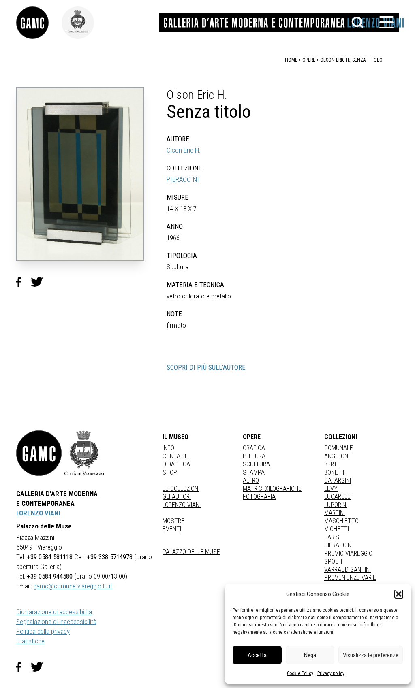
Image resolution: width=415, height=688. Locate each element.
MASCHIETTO (341, 521)
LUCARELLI (337, 497)
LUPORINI (335, 505)
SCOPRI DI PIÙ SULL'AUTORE (206, 367)
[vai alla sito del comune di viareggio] (84, 453)
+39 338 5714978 (110, 557)
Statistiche (30, 641)
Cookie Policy (300, 673)
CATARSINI (337, 480)
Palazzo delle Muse (191, 552)
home (291, 60)
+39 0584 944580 (50, 576)
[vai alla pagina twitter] (40, 667)
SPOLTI (333, 561)
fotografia (259, 497)
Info (168, 448)
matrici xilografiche (272, 488)
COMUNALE (338, 448)
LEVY (331, 488)
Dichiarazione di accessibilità (54, 612)
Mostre (173, 521)
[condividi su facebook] (23, 282)
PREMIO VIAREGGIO (348, 553)
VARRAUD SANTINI (347, 569)
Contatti (175, 456)
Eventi (172, 529)
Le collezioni (181, 488)
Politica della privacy (43, 631)
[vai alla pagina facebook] (23, 667)
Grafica (254, 448)
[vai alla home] (39, 453)
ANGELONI (336, 456)
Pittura (254, 456)
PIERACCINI (183, 179)
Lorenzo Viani (182, 505)
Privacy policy (330, 673)
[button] (399, 594)
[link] (39, 22)
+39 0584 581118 (50, 557)
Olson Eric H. (184, 150)
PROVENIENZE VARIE (350, 577)
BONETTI (335, 472)
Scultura (256, 464)
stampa (254, 472)
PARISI (332, 537)
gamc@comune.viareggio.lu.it (72, 586)
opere (308, 60)
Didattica (176, 464)
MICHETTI (336, 529)
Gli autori (177, 497)
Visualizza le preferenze (370, 655)
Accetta (257, 655)
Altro (251, 480)
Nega (310, 655)
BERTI (331, 464)
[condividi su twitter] (40, 282)
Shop (170, 472)
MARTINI (334, 513)
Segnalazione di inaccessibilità (56, 622)
